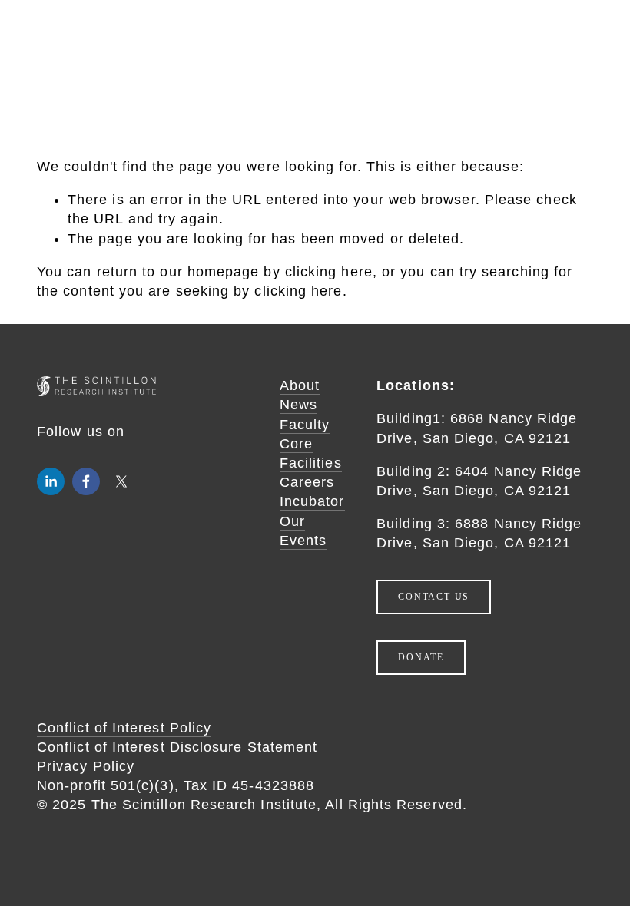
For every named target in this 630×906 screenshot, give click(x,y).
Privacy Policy (85, 766)
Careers (307, 482)
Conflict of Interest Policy (124, 728)
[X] (121, 481)
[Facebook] (86, 481)
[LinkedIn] (51, 481)
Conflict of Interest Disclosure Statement (177, 747)
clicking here (329, 271)
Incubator (312, 501)
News (298, 404)
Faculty (305, 424)
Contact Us (433, 596)
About (300, 385)
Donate (421, 657)
